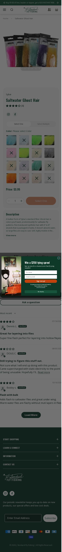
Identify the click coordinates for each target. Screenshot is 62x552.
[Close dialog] (59, 258)
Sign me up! (41, 281)
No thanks (41, 291)
